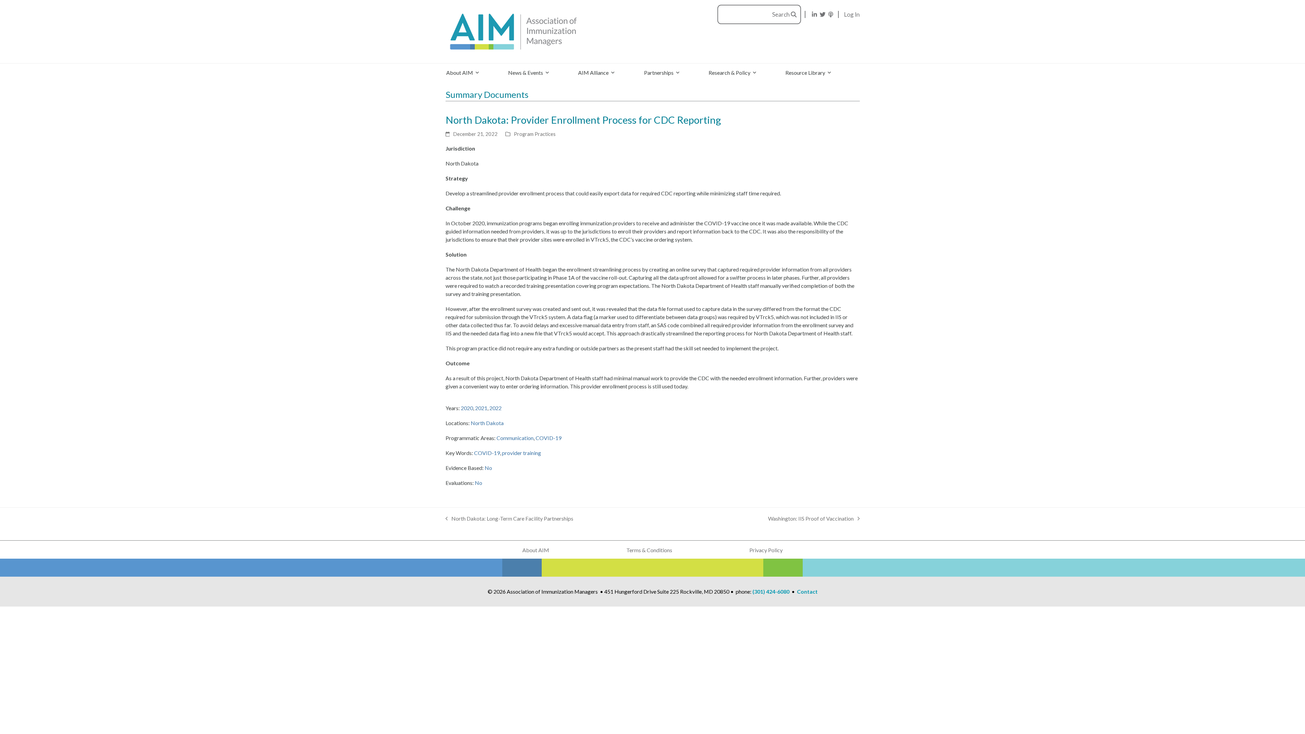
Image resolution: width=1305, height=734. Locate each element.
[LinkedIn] (814, 14)
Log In (852, 14)
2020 (467, 408)
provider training (521, 453)
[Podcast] (830, 14)
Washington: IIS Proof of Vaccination (811, 519)
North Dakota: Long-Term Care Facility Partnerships (510, 519)
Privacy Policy (766, 550)
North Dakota (487, 423)
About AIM (535, 550)
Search (781, 14)
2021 (481, 408)
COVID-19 (548, 438)
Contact (807, 591)
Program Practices (535, 134)
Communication (515, 438)
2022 (495, 408)
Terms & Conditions (649, 550)
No (488, 468)
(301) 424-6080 (770, 591)
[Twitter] (822, 14)
